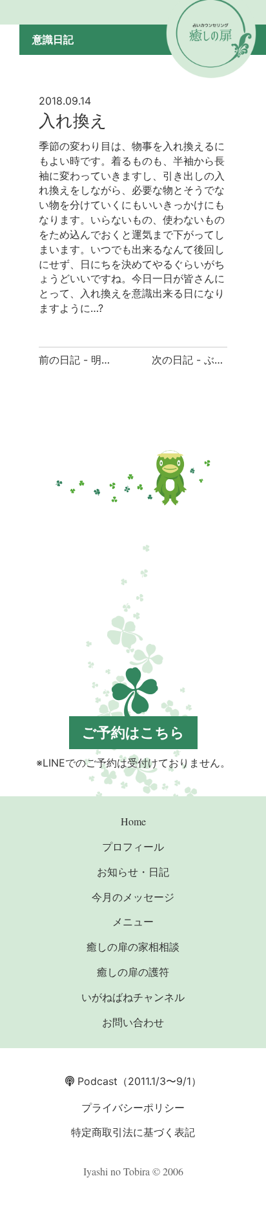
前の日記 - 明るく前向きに (101, 359)
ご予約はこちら (133, 732)
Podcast (96, 1081)
